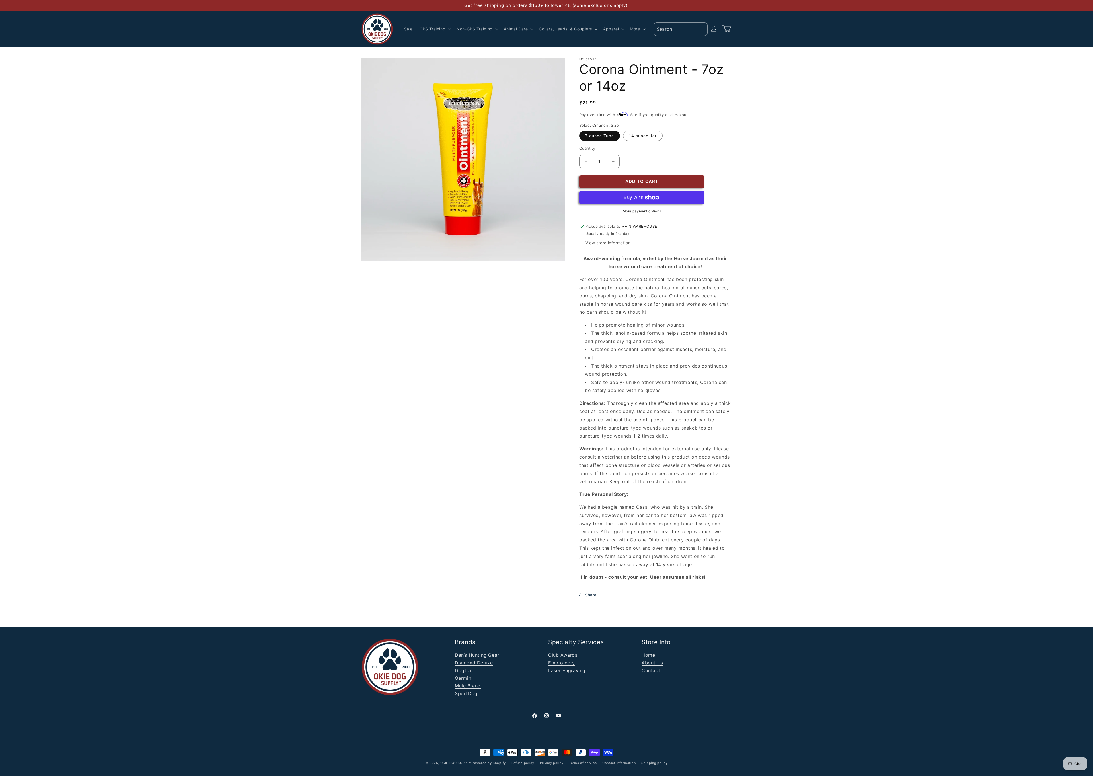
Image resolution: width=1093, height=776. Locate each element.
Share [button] (591, 594)
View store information (607, 242)
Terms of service (583, 763)
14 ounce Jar (643, 135)
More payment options (642, 211)
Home (648, 655)
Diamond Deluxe (474, 663)
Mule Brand (468, 686)
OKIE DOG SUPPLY (455, 763)
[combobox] (680, 29)
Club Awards (563, 655)
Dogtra (463, 670)
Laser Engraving (566, 670)
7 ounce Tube (599, 135)
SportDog (466, 693)
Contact (651, 670)
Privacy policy (552, 763)
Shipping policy (654, 763)
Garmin (464, 678)
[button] (434, 29)
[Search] (701, 28)
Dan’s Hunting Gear (477, 655)
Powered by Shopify (489, 763)
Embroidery (561, 663)
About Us (652, 663)
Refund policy (522, 763)
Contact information (619, 763)
